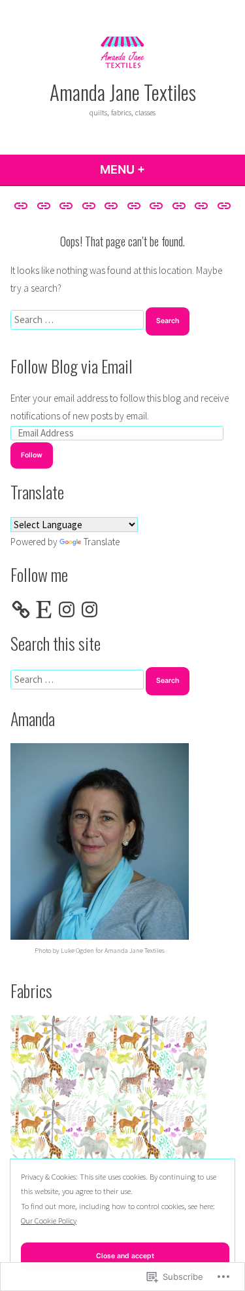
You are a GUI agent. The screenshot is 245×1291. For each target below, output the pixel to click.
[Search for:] (78, 319)
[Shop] (156, 205)
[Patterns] (111, 205)
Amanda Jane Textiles (123, 92)
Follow (31, 455)
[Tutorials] (201, 205)
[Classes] (66, 205)
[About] (22, 205)
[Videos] (222, 205)
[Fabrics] (88, 205)
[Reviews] (134, 205)
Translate (102, 541)
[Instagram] (66, 609)
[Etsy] (43, 609)
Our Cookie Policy (48, 1220)
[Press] (179, 205)
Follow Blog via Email (71, 365)
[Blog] (43, 205)
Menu (158, 169)
